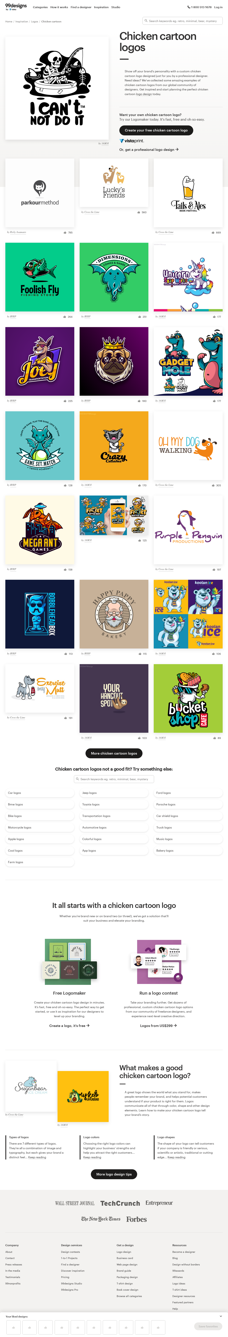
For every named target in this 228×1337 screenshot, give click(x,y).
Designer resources (183, 1296)
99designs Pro (69, 1289)
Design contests (70, 1251)
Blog (175, 1258)
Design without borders (186, 1264)
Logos (35, 21)
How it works (59, 7)
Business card (125, 1258)
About (8, 1251)
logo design (144, 94)
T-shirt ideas (179, 1289)
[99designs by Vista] (16, 7)
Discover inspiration (72, 1270)
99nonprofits (12, 1283)
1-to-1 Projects (69, 1258)
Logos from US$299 (156, 1026)
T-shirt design (125, 1283)
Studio (115, 7)
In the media (12, 1270)
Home (9, 21)
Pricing (65, 1277)
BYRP (13, 316)
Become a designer (183, 1251)
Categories (40, 7)
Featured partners (182, 1302)
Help (175, 1308)
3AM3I (105, 143)
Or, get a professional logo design (146, 149)
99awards (178, 1270)
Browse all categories (129, 1296)
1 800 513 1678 (201, 7)
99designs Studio (71, 1283)
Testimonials (12, 1277)
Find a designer (81, 7)
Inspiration (101, 7)
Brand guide (124, 1270)
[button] (220, 1316)
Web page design (127, 1264)
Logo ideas (178, 1283)
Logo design (124, 1251)
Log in (218, 7)
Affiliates (177, 1277)
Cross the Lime (91, 212)
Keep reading (37, 1157)
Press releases (13, 1264)
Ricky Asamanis (18, 232)
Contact (10, 1258)
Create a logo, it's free (67, 1026)
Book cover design (127, 1289)
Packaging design (127, 1277)
